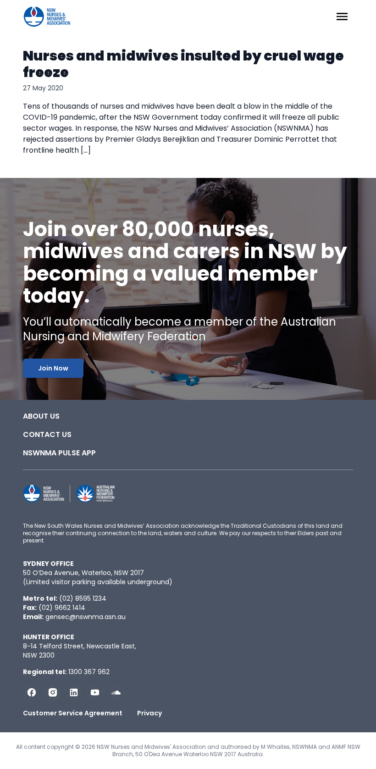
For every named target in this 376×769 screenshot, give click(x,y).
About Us (41, 416)
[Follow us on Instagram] (52, 692)
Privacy (149, 713)
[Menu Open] (342, 17)
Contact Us (47, 434)
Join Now (53, 368)
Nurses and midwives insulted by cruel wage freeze (183, 64)
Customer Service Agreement (72, 713)
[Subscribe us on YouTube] (95, 692)
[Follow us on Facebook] (31, 692)
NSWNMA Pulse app (59, 453)
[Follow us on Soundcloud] (116, 692)
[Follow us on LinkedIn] (74, 692)
